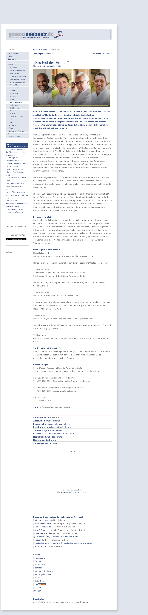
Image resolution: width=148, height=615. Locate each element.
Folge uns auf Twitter (52, 430)
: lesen (44, 440)
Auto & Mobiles (13, 53)
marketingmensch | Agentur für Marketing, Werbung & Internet (63, 543)
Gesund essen (14, 94)
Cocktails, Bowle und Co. (18, 79)
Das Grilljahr (13, 96)
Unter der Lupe (41, 546)
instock (37, 540)
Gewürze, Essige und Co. (17, 82)
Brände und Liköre (15, 73)
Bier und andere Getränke (17, 71)
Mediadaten (39, 564)
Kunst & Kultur (12, 125)
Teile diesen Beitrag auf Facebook (60, 433)
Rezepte (12, 114)
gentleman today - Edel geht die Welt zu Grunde (56, 536)
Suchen (37, 590)
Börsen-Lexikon (41, 520)
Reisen (10, 134)
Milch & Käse (14, 105)
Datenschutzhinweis (43, 571)
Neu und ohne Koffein (15, 169)
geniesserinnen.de (42, 533)
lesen (45, 443)
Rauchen (12, 111)
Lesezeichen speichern (59, 424)
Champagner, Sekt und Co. (18, 76)
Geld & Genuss (40, 530)
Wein (11, 122)
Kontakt (38, 561)
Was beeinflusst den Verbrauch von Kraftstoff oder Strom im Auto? (17, 163)
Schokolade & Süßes (16, 117)
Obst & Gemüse (14, 108)
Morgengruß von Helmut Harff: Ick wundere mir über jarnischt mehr (16, 152)
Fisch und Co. (14, 85)
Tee (11, 119)
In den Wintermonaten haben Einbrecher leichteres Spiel (17, 195)
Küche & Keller (43, 49)
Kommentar (12, 62)
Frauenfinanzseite (42, 526)
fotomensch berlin (42, 523)
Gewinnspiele (12, 59)
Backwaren (13, 68)
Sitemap (38, 587)
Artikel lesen (43, 53)
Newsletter (39, 567)
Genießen (13, 91)
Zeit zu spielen (12, 158)
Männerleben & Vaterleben (16, 131)
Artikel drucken (53, 420)
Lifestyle (10, 128)
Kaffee (12, 99)
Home (35, 49)
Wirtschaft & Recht (14, 137)
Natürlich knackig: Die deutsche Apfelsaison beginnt (15, 186)
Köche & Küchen (16, 102)
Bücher (10, 56)
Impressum (39, 558)
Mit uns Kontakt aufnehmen (57, 427)
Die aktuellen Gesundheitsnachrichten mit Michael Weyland (17, 203)
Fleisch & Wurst (14, 88)
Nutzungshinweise (42, 574)
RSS (36, 584)
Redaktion (39, 581)
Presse (37, 577)
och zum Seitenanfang (51, 436)
